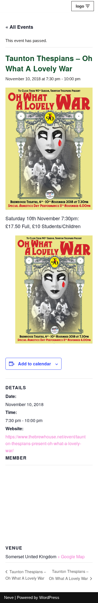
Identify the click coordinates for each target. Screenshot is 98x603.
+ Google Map (71, 556)
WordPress (49, 597)
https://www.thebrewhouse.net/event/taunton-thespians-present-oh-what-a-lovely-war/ (45, 443)
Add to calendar (34, 363)
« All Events (19, 26)
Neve (9, 597)
